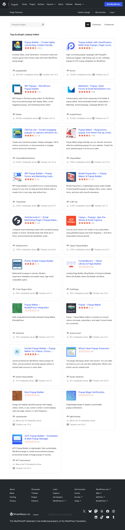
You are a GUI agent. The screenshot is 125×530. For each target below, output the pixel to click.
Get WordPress (113, 4)
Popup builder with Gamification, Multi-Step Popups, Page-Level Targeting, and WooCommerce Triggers (95, 44)
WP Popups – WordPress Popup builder (37, 87)
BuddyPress (102, 501)
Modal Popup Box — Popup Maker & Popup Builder (92, 175)
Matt (99, 493)
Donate (78, 497)
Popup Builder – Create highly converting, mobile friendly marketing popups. (40, 44)
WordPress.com (103, 489)
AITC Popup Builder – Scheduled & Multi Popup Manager (41, 437)
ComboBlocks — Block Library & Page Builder (90, 262)
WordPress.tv (59, 501)
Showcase (35, 489)
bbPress (100, 497)
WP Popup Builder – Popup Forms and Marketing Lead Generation (38, 175)
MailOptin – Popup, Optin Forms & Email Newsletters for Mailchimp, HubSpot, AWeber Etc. (94, 87)
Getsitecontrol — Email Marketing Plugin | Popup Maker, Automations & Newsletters (41, 219)
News (12, 493)
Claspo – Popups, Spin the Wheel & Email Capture (91, 218)
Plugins (34, 497)
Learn (55, 489)
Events (77, 493)
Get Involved (79, 489)
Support (56, 493)
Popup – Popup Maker (89, 304)
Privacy (13, 501)
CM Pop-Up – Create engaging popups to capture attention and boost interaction (41, 131)
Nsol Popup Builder (34, 392)
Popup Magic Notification (91, 392)
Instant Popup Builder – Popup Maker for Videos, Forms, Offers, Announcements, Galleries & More (40, 350)
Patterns (34, 501)
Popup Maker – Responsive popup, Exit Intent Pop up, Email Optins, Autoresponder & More (94, 131)
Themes (34, 493)
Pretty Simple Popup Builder (39, 261)
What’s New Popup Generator (93, 348)
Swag (77, 501)
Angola (35, 515)
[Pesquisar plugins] (42, 24)
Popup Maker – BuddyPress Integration (37, 306)
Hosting (13, 497)
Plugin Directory (16, 12)
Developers (57, 497)
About (12, 489)
